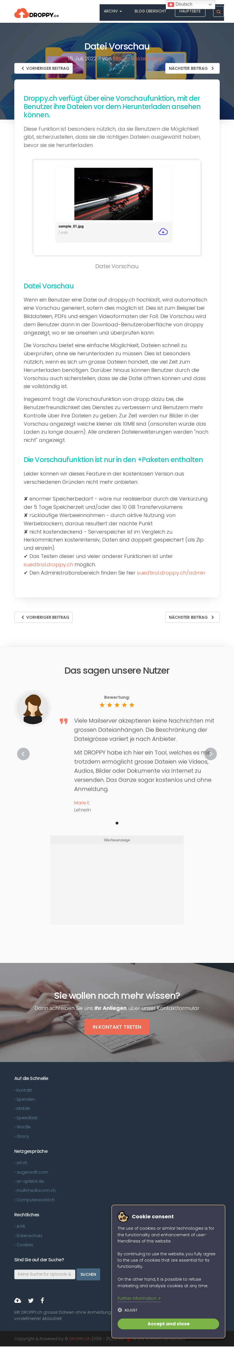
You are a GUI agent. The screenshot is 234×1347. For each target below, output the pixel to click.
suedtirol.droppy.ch (48, 564)
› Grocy (21, 1136)
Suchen (88, 1274)
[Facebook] (42, 1301)
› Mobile (22, 1108)
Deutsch (183, 4)
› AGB (19, 1226)
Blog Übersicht (150, 11)
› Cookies (23, 1245)
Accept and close (168, 1324)
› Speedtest (25, 1118)
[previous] (23, 754)
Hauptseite (190, 11)
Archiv (111, 11)
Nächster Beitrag (192, 68)
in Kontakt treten (117, 1026)
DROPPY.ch (79, 1339)
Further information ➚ (139, 1298)
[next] (210, 754)
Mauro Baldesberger (139, 58)
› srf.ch (20, 1163)
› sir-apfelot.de (29, 1181)
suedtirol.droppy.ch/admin (171, 572)
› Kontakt (23, 1090)
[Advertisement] (116, 884)
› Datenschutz (28, 1236)
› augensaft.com (31, 1172)
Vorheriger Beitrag (44, 68)
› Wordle (22, 1127)
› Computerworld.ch (34, 1200)
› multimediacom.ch (35, 1190)
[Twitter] (31, 1301)
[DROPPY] (17, 1301)
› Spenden (24, 1099)
